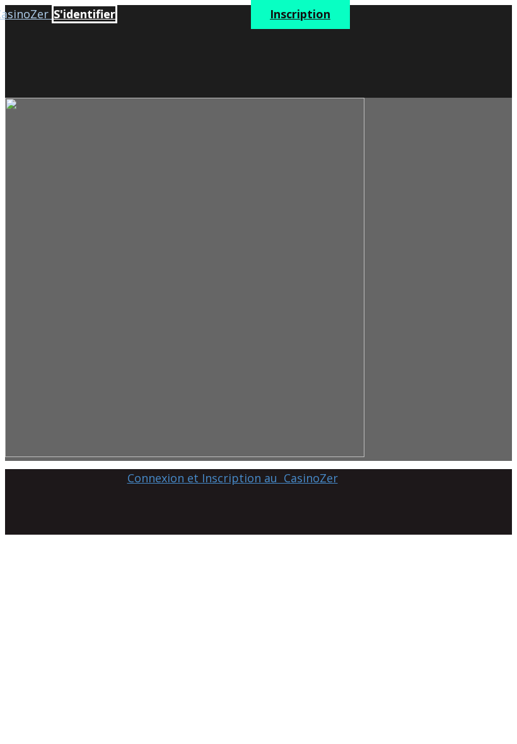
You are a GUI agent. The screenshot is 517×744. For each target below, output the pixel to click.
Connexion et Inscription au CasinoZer (232, 477)
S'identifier (84, 13)
